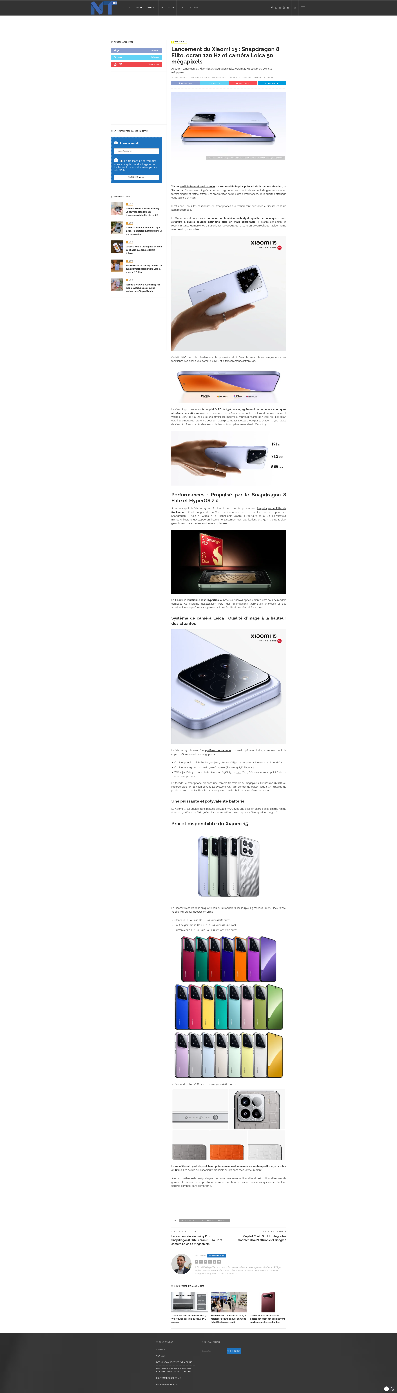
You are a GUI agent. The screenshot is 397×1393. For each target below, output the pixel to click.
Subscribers (153, 64)
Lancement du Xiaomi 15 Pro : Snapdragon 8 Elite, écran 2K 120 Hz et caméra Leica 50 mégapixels (196, 1240)
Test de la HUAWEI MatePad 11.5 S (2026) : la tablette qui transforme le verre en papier (144, 230)
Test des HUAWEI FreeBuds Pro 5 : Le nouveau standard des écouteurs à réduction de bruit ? (143, 211)
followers (155, 50)
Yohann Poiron (199, 78)
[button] (389, 1388)
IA (162, 8)
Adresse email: (130, 143)
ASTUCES (193, 8)
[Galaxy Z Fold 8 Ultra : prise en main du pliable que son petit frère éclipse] (117, 246)
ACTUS (127, 8)
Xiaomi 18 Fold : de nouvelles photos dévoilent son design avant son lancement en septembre (267, 1318)
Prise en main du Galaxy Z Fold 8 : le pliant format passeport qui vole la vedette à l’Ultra (144, 268)
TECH (171, 8)
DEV (181, 8)
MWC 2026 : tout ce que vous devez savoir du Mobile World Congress (174, 1370)
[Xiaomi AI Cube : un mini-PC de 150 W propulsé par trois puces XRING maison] (189, 1302)
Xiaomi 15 (268, 78)
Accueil (175, 68)
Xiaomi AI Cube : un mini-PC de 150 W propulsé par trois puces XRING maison (189, 1318)
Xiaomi (258, 78)
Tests (129, 204)
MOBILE (151, 8)
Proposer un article (166, 1384)
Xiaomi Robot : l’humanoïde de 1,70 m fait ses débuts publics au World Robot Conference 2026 (228, 1318)
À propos (160, 1349)
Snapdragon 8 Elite (243, 78)
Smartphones (179, 42)
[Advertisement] (59, 26)
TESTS (139, 8)
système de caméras (218, 750)
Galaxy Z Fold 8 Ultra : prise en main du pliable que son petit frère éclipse (144, 249)
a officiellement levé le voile (197, 186)
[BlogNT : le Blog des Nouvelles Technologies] (104, 7)
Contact (160, 1356)
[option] (189, 1308)
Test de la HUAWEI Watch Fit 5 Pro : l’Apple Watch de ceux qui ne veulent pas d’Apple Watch (143, 287)
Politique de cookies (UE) (168, 1378)
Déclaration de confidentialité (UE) (174, 1362)
